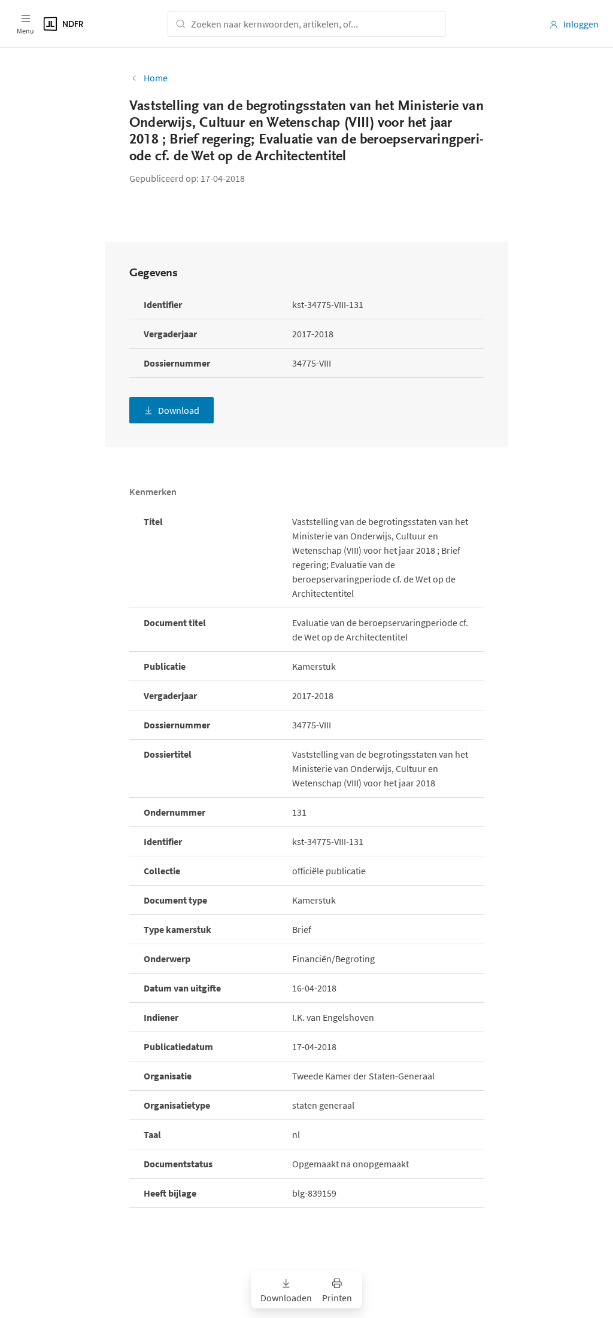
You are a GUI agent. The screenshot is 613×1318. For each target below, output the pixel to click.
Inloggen (581, 24)
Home (156, 78)
